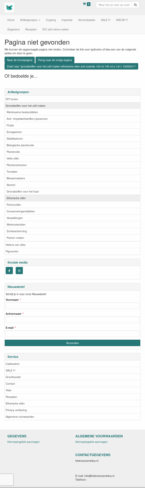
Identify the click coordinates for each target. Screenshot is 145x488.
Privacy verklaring (16, 410)
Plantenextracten (17, 165)
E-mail (10, 327)
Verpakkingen (15, 218)
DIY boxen (12, 99)
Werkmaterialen (16, 224)
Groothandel (13, 377)
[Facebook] (9, 270)
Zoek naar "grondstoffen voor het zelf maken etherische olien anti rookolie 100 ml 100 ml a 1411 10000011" (71, 66)
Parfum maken (15, 238)
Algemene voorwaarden (20, 416)
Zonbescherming (17, 231)
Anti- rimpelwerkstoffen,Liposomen (27, 119)
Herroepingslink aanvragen (23, 442)
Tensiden (12, 171)
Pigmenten (12, 251)
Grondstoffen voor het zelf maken (26, 105)
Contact (10, 383)
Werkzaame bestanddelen (22, 112)
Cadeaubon (13, 364)
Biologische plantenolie (20, 145)
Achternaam (13, 314)
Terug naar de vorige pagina (55, 60)
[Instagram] (19, 270)
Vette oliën (13, 158)
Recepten (11, 397)
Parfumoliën (14, 204)
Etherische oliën (16, 198)
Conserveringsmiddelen (21, 211)
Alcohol (11, 185)
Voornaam (12, 300)
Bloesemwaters (16, 178)
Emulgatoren (14, 132)
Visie (8, 390)
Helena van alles (15, 245)
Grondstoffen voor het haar (23, 191)
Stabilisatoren (15, 138)
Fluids (10, 125)
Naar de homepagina (19, 60)
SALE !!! (10, 370)
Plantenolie (13, 152)
